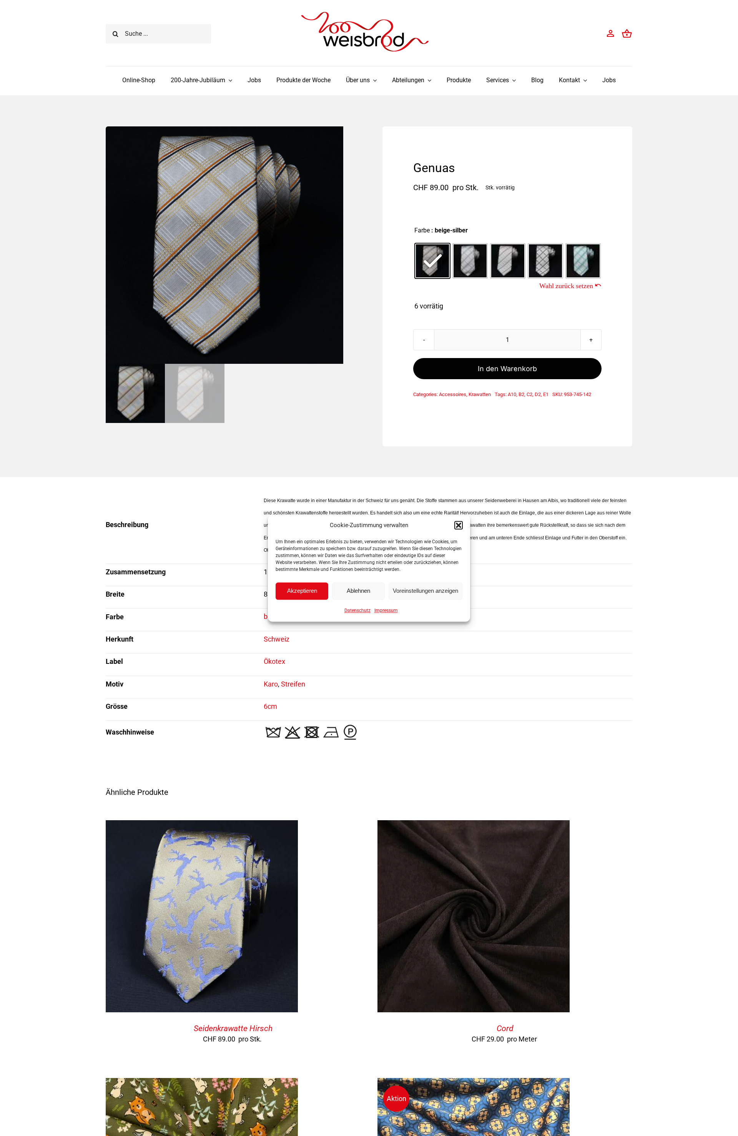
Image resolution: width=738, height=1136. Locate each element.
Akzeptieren (302, 590)
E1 (546, 394)
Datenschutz (357, 610)
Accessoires (452, 394)
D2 (538, 394)
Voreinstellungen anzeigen (425, 590)
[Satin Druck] (473, 1084)
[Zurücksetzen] (570, 285)
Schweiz (276, 639)
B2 (521, 394)
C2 (529, 394)
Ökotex (274, 661)
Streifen (293, 684)
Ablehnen (358, 590)
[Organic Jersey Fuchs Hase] (202, 1084)
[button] (458, 525)
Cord (505, 1028)
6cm (270, 706)
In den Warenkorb (507, 369)
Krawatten (480, 394)
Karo (271, 684)
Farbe (422, 230)
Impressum (386, 610)
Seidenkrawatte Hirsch (233, 1028)
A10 (512, 394)
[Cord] (473, 826)
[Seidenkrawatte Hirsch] (202, 826)
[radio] (432, 261)
